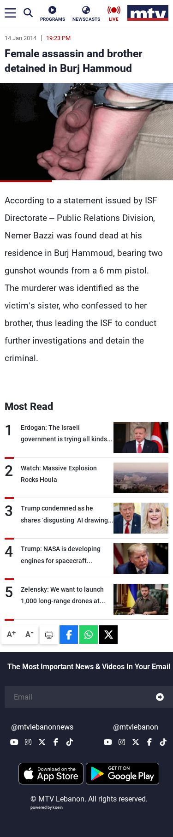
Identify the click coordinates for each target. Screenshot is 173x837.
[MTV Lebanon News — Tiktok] (70, 742)
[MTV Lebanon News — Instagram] (28, 742)
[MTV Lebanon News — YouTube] (14, 742)
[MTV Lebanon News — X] (42, 742)
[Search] (28, 13)
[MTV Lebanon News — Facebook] (56, 742)
